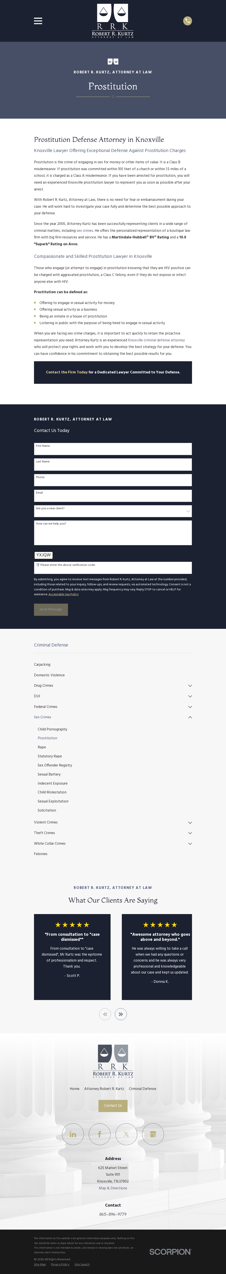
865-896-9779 (112, 1214)
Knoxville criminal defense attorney (156, 340)
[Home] (112, 21)
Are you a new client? (50, 509)
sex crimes (85, 231)
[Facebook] (100, 1134)
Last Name (43, 462)
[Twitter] (126, 1134)
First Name (43, 446)
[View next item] (121, 1014)
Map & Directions (113, 1188)
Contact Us (113, 1106)
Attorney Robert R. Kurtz (104, 1089)
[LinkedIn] (73, 1134)
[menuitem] (113, 665)
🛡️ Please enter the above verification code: (66, 565)
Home (74, 1089)
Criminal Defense (142, 1089)
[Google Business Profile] (153, 1134)
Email (39, 493)
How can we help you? (51, 524)
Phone (40, 477)
